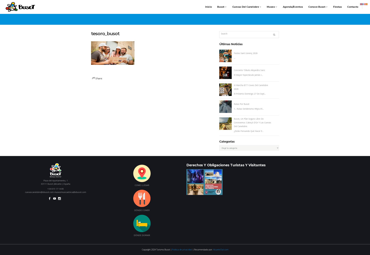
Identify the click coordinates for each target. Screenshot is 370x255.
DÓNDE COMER (142, 210)
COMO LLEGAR (142, 185)
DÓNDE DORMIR (142, 235)
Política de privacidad (182, 249)
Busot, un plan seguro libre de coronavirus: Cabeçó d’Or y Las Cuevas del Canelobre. (252, 122)
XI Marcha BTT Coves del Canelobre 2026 (251, 87)
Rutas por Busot (241, 104)
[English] (361, 4)
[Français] (364, 4)
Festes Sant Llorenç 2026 (246, 53)
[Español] (366, 4)
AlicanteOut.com (220, 249)
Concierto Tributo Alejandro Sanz (249, 70)
